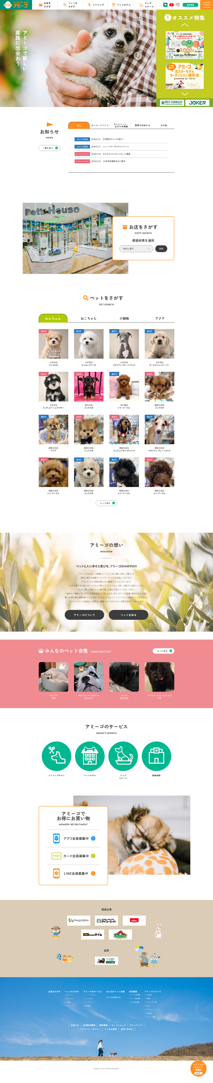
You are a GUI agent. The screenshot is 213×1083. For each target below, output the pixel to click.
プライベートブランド (153, 1009)
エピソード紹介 (151, 1017)
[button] (184, 24)
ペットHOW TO (113, 997)
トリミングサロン (90, 995)
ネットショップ (118, 1025)
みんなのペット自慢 (115, 991)
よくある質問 (110, 1029)
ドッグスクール (90, 1002)
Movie (148, 1006)
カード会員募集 (135, 998)
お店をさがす (54, 991)
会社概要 (149, 995)
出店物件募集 (89, 1025)
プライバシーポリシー (90, 1029)
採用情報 (103, 1025)
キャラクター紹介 (151, 1002)
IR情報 (148, 998)
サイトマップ (136, 1025)
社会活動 (149, 1013)
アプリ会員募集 (135, 995)
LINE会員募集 (134, 1002)
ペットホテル (89, 998)
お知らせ (75, 1025)
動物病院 (88, 1006)
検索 (161, 249)
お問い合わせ (127, 1029)
